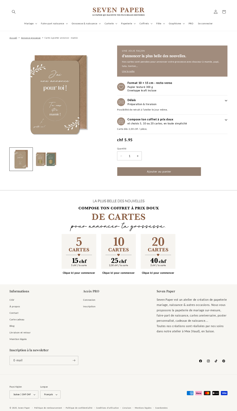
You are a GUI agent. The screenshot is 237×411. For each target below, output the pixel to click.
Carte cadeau (17, 319)
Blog (12, 325)
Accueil (13, 37)
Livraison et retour (20, 332)
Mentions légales (143, 407)
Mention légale (18, 339)
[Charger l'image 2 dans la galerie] (46, 159)
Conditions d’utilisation (107, 407)
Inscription (89, 306)
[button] (14, 12)
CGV (12, 299)
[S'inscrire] (74, 360)
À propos (15, 306)
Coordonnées (161, 407)
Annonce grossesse (31, 37)
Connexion (89, 299)
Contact (14, 312)
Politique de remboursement (48, 407)
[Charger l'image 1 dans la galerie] (21, 159)
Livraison (126, 407)
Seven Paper (24, 407)
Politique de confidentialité (79, 407)
